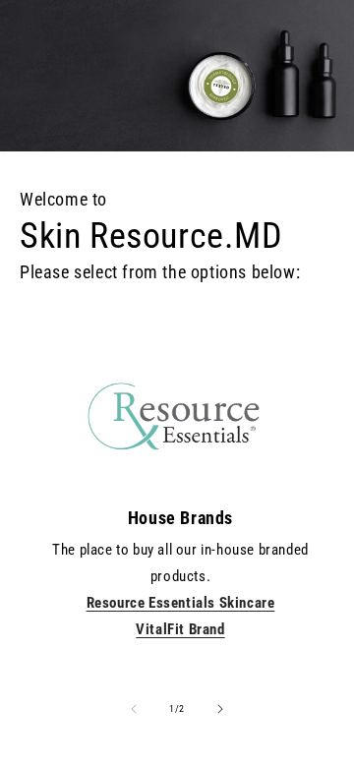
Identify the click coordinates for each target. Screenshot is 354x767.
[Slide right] (220, 709)
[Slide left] (133, 709)
